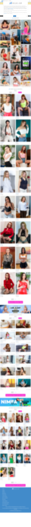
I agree (15, 16)
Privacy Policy (5, 13)
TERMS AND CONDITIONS (10, 8)
